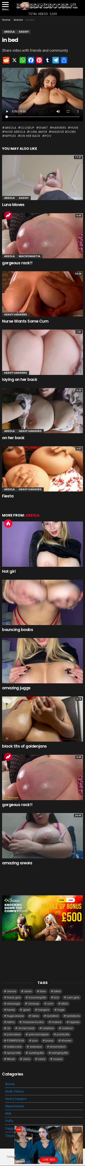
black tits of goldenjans (24, 746)
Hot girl (8, 571)
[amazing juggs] (42, 660)
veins (26, 1059)
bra (56, 997)
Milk (8, 1114)
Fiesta (7, 496)
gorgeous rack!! (17, 263)
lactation (53, 1016)
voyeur (58, 1059)
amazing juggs (16, 688)
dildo (64, 1004)
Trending (8, 215)
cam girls (73, 997)
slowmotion (58, 1047)
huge (75, 128)
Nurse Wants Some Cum (25, 321)
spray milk (14, 1053)
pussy (49, 1040)
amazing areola (17, 863)
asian (28, 991)
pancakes (14, 1034)
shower (66, 1040)
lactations (73, 1016)
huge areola (15, 132)
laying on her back (19, 379)
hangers (59, 128)
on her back (30, 136)
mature (56, 1022)
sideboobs (14, 1047)
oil (8, 1028)
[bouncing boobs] (42, 602)
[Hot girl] (42, 544)
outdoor (67, 1028)
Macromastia (29, 256)
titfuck (11, 1059)
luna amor (38, 132)
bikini (57, 991)
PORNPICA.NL (15, 1040)
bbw (43, 991)
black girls (14, 997)
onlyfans (48, 1028)
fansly (11, 1010)
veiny (41, 1059)
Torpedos (12, 1136)
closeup (27, 128)
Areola (9, 198)
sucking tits (36, 1053)
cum (50, 1004)
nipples (10, 136)
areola (10, 128)
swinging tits (60, 1053)
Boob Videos (14, 1091)
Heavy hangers (15, 314)
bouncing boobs (17, 629)
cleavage (13, 1004)
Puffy (9, 1121)
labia (35, 1016)
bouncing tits (37, 997)
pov (48, 136)
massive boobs (64, 132)
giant (43, 128)
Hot (8, 523)
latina (10, 1022)
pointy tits (63, 1034)
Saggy (24, 198)
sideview (36, 1047)
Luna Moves (13, 204)
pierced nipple (39, 1034)
